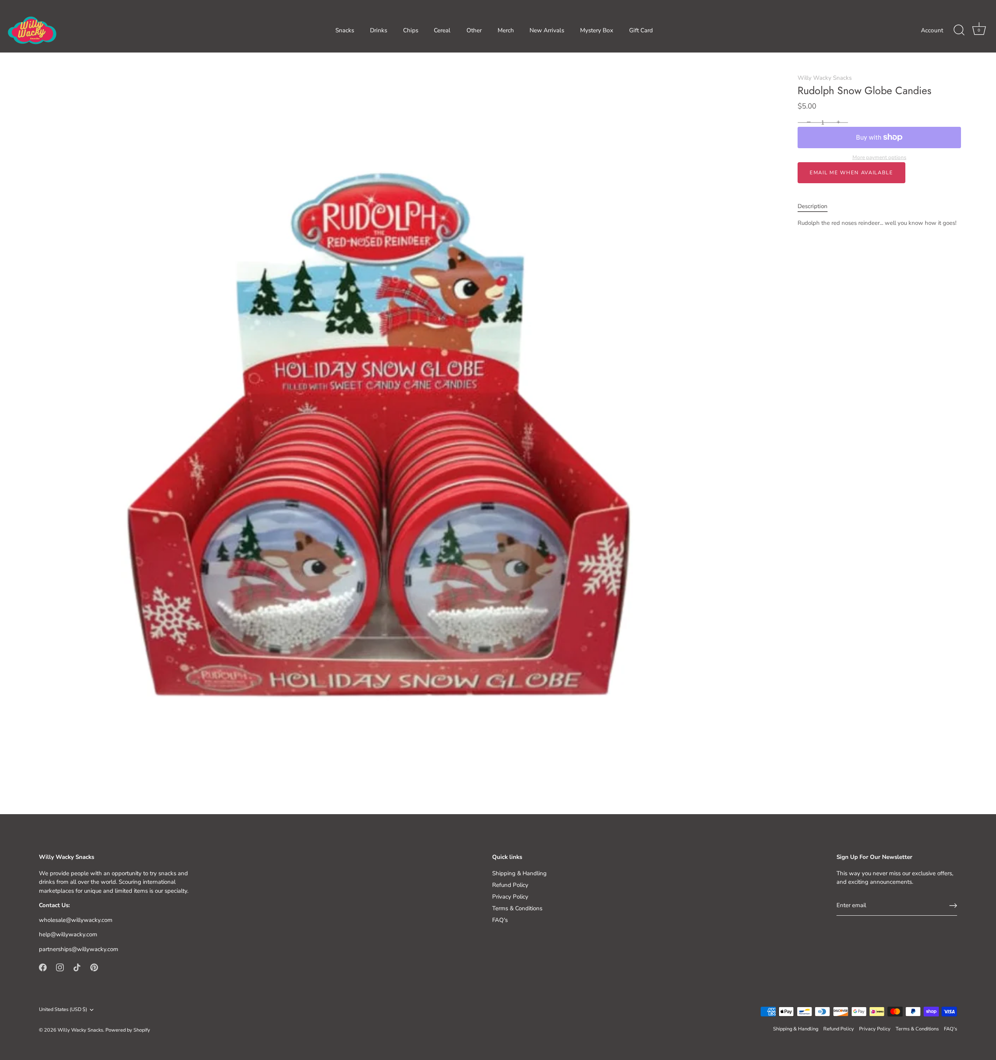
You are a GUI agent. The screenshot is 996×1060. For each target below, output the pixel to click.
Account (932, 30)
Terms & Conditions (517, 908)
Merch (506, 30)
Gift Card (641, 30)
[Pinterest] (94, 967)
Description (813, 206)
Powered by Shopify (127, 1030)
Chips (410, 30)
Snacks (344, 30)
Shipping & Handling (519, 873)
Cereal (442, 30)
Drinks (378, 30)
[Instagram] (60, 967)
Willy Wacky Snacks (825, 78)
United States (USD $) (63, 1010)
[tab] (816, 206)
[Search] (959, 30)
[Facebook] (43, 967)
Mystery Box (596, 30)
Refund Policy (510, 885)
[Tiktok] (77, 967)
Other (474, 30)
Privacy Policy (510, 897)
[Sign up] (953, 905)
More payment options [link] (879, 157)
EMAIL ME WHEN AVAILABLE (851, 172)
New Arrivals (547, 30)
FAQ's (500, 920)
